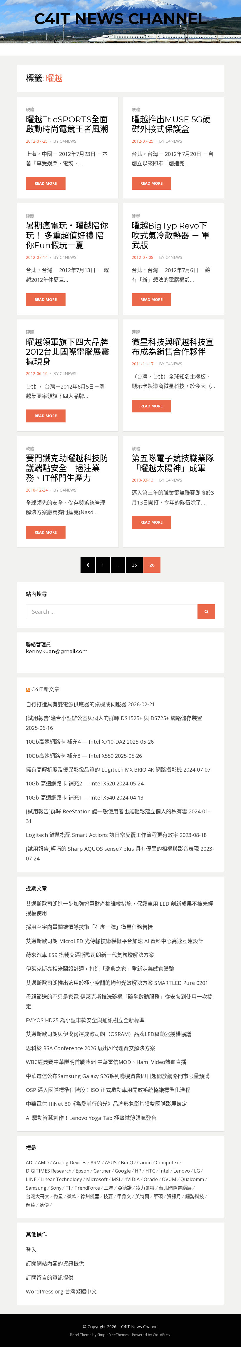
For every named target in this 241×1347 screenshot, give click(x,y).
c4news (68, 141)
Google (123, 1171)
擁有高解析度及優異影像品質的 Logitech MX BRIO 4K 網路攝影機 (104, 769)
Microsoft (97, 1179)
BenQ (127, 1162)
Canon (144, 1162)
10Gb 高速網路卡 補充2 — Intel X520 (70, 783)
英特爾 (142, 1196)
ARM (96, 1162)
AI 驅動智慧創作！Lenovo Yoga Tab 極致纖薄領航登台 (91, 1117)
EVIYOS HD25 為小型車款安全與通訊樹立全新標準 (85, 1020)
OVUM (169, 1179)
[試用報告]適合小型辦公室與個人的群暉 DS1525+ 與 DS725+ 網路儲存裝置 (114, 718)
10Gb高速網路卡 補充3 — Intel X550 (69, 755)
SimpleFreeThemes (113, 1334)
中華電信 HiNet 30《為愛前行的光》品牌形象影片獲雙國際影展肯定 (106, 1103)
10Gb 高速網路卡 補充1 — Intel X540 (70, 797)
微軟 (71, 1196)
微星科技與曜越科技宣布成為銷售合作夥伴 (173, 347)
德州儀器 (90, 1196)
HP (138, 1171)
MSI (116, 1179)
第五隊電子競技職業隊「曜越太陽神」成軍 (173, 463)
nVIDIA (132, 1179)
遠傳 (44, 1205)
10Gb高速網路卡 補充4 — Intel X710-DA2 (75, 741)
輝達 (30, 1205)
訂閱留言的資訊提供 (49, 1277)
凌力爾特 (145, 1188)
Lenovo (181, 1171)
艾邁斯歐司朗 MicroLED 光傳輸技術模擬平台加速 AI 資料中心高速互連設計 (114, 941)
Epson (82, 1171)
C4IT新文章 (45, 689)
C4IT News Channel (120, 18)
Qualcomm (192, 1179)
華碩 (158, 1196)
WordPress (162, 1334)
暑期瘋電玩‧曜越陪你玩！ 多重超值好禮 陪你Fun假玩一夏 (67, 235)
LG (197, 1171)
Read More (46, 183)
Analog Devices (69, 1162)
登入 (31, 1249)
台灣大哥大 (37, 1196)
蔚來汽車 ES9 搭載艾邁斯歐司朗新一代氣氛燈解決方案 (90, 954)
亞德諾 (125, 1188)
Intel (164, 1171)
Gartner (102, 1171)
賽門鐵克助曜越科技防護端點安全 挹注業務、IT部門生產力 (67, 468)
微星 (58, 1196)
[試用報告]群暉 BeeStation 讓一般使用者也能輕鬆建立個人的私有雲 (106, 811)
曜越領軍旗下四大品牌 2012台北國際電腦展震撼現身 (67, 352)
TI (68, 1188)
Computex (167, 1162)
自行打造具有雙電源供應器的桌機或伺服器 (76, 704)
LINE (31, 1179)
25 (137, 565)
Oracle (151, 1179)
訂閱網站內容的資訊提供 (55, 1263)
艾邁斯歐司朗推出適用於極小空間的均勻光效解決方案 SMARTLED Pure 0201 (117, 982)
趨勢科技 (194, 1196)
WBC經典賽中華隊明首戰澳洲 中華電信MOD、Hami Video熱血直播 (106, 1061)
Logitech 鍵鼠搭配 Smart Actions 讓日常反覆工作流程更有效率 (102, 834)
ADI (30, 1162)
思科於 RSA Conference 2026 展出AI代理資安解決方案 (90, 1048)
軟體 (30, 448)
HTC (150, 1171)
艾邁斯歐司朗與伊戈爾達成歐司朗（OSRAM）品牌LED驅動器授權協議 (108, 1034)
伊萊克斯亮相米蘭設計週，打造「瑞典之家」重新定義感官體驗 (100, 968)
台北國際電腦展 (175, 1188)
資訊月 (174, 1196)
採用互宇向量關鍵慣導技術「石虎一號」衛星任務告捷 (89, 926)
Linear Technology (61, 1179)
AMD (43, 1162)
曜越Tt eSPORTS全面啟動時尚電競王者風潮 (67, 124)
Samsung (36, 1188)
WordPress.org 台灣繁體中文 (61, 1291)
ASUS (111, 1162)
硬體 (30, 109)
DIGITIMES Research (48, 1171)
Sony (56, 1188)
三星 (108, 1188)
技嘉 (108, 1196)
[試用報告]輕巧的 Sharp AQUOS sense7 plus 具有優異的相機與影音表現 (112, 848)
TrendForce (87, 1188)
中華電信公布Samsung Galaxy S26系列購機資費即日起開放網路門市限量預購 (118, 1076)
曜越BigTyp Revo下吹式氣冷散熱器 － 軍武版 (171, 235)
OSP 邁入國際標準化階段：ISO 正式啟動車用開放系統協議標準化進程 (108, 1089)
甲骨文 (124, 1196)
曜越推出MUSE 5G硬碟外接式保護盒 (171, 124)
